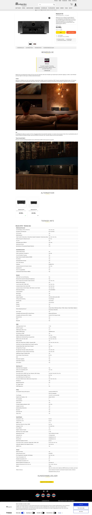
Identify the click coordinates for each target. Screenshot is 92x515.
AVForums (47, 63)
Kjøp (61, 32)
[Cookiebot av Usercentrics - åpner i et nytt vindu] (9, 513)
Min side (56, 0)
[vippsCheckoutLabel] (71, 32)
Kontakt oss (74, 0)
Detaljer (59, 512)
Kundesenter (64, 0)
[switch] (33, 513)
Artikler (69, 0)
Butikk (60, 0)
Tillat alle (81, 504)
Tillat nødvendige (81, 508)
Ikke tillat (81, 511)
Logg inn (75, 6)
